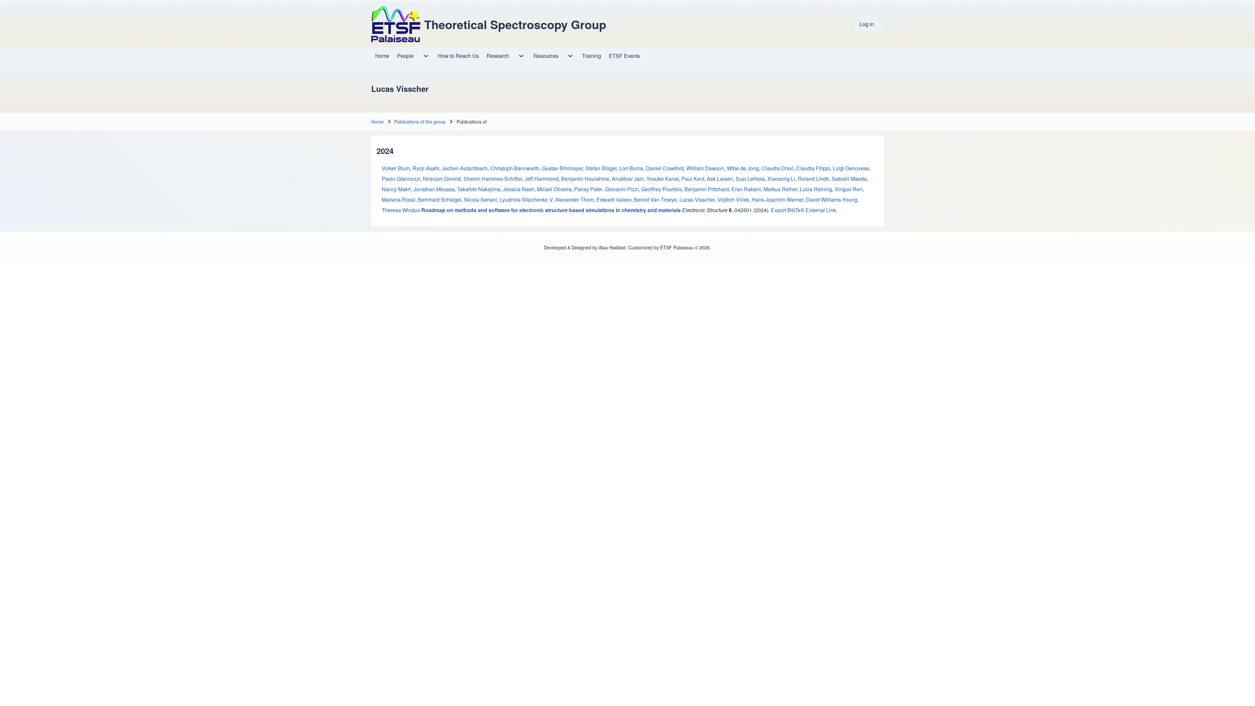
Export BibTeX (787, 210)
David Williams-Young (831, 199)
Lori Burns (631, 168)
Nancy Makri (396, 189)
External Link (821, 210)
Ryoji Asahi (425, 168)
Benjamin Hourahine (585, 178)
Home (377, 121)
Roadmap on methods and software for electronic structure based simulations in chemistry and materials (551, 210)
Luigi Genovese (851, 168)
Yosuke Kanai (662, 178)
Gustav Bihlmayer (562, 168)
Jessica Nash (518, 189)
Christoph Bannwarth (514, 168)
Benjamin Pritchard (706, 189)
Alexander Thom (574, 199)
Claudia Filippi (813, 168)
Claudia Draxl (777, 168)
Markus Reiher (780, 189)
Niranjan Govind (442, 178)
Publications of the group (419, 121)
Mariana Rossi (398, 199)
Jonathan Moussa (434, 189)
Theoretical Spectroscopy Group (515, 24)
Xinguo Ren (848, 189)
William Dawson (705, 168)
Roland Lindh (813, 178)
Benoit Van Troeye (655, 199)
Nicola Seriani (480, 199)
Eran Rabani (746, 189)
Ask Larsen (720, 178)
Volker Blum (396, 168)
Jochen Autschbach (465, 168)
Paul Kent (692, 178)
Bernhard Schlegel (439, 199)
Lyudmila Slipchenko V (526, 199)
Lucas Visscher (697, 199)
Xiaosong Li (781, 178)
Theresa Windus (401, 210)
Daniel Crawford (665, 168)
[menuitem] (869, 24)
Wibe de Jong (743, 168)
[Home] (395, 24)
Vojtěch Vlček (733, 199)
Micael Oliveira (554, 189)
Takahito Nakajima (478, 189)
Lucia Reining (816, 189)
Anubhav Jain (628, 178)
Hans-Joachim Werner (777, 199)
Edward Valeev (613, 199)
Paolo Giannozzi (401, 178)
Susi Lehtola (750, 178)
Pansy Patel (588, 189)
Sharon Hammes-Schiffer (492, 178)
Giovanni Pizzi (622, 189)
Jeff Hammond (542, 178)
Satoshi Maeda (849, 178)
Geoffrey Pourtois (661, 189)
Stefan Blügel (601, 168)
